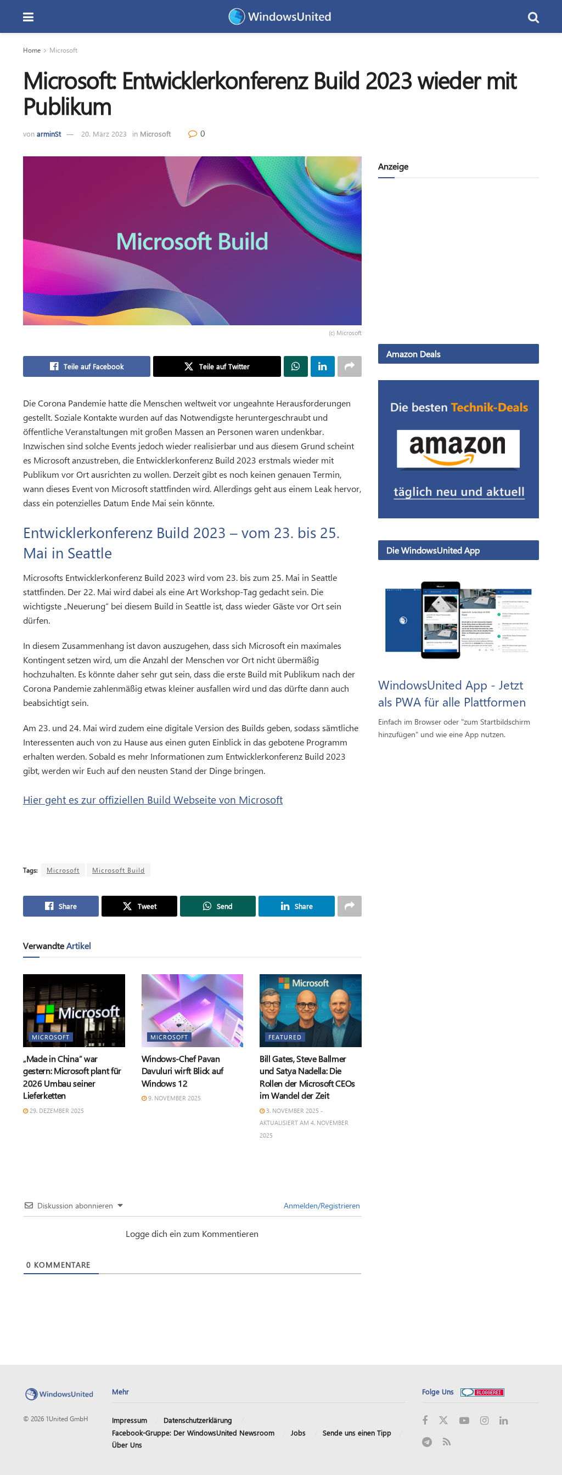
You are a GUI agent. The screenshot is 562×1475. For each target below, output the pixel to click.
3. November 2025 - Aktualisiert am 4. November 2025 (304, 1122)
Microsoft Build (118, 870)
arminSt (49, 133)
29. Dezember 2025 (56, 1110)
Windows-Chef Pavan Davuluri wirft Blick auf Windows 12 (182, 1071)
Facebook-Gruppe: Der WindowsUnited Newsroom (193, 1432)
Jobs (298, 1432)
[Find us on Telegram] (427, 1442)
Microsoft (63, 50)
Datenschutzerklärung (198, 1420)
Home (32, 50)
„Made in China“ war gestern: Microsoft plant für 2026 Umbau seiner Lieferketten (72, 1077)
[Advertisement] (458, 263)
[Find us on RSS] (447, 1442)
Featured (285, 1037)
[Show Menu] (28, 16)
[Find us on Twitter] (443, 1420)
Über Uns (127, 1444)
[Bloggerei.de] (482, 1391)
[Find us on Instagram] (484, 1421)
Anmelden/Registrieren (321, 1205)
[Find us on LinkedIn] (503, 1421)
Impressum (129, 1420)
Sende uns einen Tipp (357, 1432)
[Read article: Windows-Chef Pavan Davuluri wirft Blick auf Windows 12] (193, 1010)
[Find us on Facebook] (425, 1421)
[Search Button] (533, 16)
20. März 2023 (104, 133)
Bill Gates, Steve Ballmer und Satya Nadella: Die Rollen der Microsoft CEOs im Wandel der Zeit (307, 1077)
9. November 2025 (174, 1098)
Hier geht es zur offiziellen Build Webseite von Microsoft (153, 799)
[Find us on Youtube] (464, 1421)
